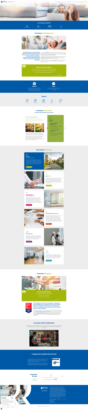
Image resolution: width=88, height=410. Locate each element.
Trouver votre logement (58, 1)
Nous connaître (75, 1)
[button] (65, 128)
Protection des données (45, 406)
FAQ (49, 406)
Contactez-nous (49, 185)
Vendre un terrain (52, 400)
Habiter (63, 1)
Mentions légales (39, 406)
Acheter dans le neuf (69, 1)
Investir (65, 1)
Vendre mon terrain (79, 1)
